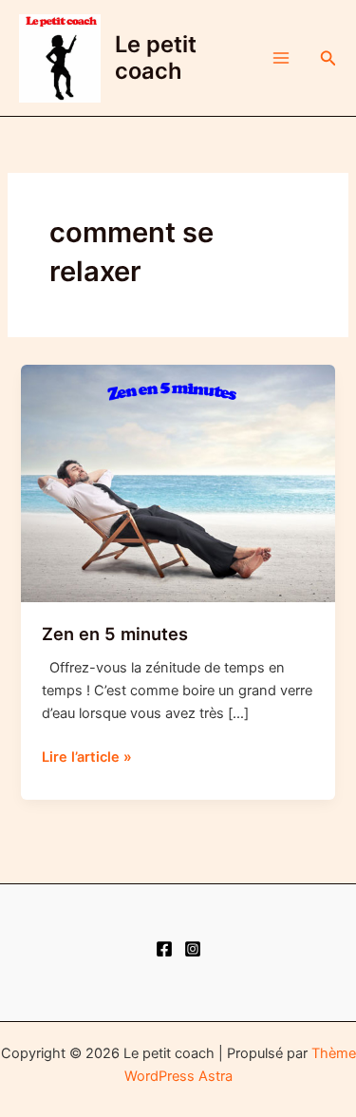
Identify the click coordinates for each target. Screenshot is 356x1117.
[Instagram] (192, 948)
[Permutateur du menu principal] (281, 58)
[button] (328, 58)
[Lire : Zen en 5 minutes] (177, 482)
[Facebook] (164, 948)
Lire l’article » (87, 758)
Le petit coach (156, 57)
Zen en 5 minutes (115, 633)
